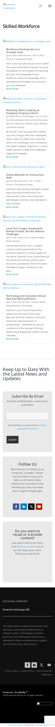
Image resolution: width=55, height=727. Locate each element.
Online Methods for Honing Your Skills (25, 176)
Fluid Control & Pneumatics (36, 120)
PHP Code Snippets (16, 725)
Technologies (26, 305)
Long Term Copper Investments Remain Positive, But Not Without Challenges (25, 231)
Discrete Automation (15, 120)
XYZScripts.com (41, 725)
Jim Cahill (12, 55)
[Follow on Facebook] (16, 506)
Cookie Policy (27, 670)
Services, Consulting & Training (19, 59)
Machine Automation (15, 123)
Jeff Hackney (22, 181)
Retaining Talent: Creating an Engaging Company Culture (22, 112)
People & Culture (32, 123)
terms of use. (32, 428)
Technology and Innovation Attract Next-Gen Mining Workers (26, 297)
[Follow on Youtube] (39, 506)
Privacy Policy (11, 670)
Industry (34, 237)
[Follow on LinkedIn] (23, 506)
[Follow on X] (31, 506)
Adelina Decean (24, 55)
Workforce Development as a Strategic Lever (23, 51)
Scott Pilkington (28, 116)
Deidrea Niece (15, 116)
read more (12, 88)
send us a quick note (28, 546)
